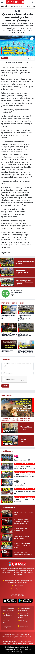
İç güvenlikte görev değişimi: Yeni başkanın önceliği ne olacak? (9, 334)
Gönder (5, 386)
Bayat (30, 641)
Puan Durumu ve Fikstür (9, 622)
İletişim (30, 636)
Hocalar (10, 645)
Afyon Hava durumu (8, 636)
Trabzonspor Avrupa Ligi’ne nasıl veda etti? (23, 459)
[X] (16, 595)
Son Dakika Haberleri (7, 627)
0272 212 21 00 (19, 586)
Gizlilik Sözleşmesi (17, 638)
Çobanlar (14, 643)
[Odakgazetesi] (15, 2)
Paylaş (5, 58)
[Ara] (29, 2)
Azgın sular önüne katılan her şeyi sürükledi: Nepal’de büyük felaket (24, 335)
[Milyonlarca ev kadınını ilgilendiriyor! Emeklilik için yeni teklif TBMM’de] (26, 344)
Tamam (24, 652)
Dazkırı (20, 643)
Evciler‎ (5, 645)
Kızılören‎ (29, 645)
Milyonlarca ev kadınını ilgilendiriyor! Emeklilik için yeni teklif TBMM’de (26, 351)
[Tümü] (33, 451)
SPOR (16, 455)
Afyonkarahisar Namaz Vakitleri (8, 615)
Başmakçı (24, 641)
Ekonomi (28, 6)
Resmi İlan (5, 6)
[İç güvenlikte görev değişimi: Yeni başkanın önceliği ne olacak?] (9, 327)
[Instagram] (19, 595)
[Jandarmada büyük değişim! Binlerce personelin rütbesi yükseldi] (26, 310)
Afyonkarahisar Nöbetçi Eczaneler (8, 609)
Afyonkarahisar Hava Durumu (24, 609)
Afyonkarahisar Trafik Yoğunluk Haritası (24, 615)
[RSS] (22, 595)
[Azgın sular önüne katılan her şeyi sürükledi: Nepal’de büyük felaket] (26, 327)
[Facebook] (12, 595)
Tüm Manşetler (25, 621)
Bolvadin (4, 643)
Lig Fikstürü (18, 636)
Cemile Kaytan (11, 62)
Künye (25, 636)
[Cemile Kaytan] (5, 293)
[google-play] (25, 601)
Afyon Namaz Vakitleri (22, 634)
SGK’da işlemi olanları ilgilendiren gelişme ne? (8, 317)
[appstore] (9, 601)
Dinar (25, 643)
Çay (9, 643)
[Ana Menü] (2, 2)
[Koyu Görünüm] (32, 2)
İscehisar (22, 645)
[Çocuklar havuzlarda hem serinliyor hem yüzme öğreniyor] (17, 46)
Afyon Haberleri (17, 6)
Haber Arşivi (24, 626)
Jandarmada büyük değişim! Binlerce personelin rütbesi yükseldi (24, 318)
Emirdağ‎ (30, 643)
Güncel (17, 11)
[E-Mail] (12, 296)
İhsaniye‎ (16, 645)
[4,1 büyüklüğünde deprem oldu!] (9, 344)
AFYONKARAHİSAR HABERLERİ (11, 641)
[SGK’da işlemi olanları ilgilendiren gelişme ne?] (9, 310)
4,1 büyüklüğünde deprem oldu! (7, 350)
